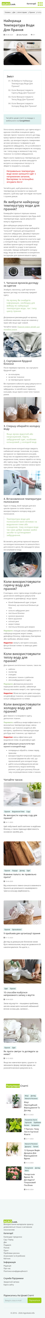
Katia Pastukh (22, 35)
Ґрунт (6, 1250)
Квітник (7, 1258)
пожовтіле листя (31, 1120)
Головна (8, 12)
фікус (27, 1096)
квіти (27, 1171)
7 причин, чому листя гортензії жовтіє (31, 1132)
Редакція (7, 1265)
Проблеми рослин (12, 1253)
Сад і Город (8, 1239)
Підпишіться (34, 1300)
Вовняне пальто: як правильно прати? (20, 876)
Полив (6, 1247)
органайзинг (16, 930)
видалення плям (18, 812)
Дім (14, 12)
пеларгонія (29, 1168)
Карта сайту (9, 1284)
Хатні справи (22, 12)
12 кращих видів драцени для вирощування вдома (32, 1154)
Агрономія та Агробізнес (14, 1256)
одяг (28, 871)
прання (7, 812)
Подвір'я (7, 1245)
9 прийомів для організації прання (22, 933)
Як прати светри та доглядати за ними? (21, 1053)
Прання (32, 12)
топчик (35, 1147)
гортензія (28, 1122)
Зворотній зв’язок (11, 1282)
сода (28, 812)
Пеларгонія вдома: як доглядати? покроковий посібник (30, 1180)
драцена (28, 1147)
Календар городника (13, 1237)
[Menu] (40, 3)
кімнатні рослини (31, 1098)
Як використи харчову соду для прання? (20, 816)
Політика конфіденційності (15, 1271)
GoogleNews (24, 120)
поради (15, 871)
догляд (22, 871)
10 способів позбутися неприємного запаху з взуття (19, 994)
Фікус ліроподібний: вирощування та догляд (32, 1106)
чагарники (35, 1125)
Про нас (7, 1268)
